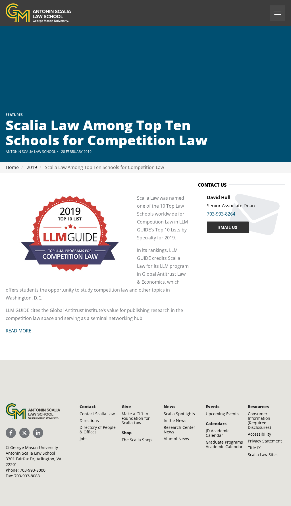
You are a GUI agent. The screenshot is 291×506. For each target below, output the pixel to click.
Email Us (227, 227)
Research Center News (179, 430)
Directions (89, 420)
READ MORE (18, 331)
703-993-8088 (27, 475)
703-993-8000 (32, 470)
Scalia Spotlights (179, 413)
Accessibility (259, 434)
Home (12, 167)
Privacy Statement (265, 441)
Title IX (254, 447)
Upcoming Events (222, 413)
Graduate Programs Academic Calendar (224, 444)
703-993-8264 (221, 214)
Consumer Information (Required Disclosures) (259, 420)
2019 (31, 167)
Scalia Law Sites (263, 454)
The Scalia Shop (137, 439)
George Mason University (34, 447)
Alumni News (176, 438)
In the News (175, 420)
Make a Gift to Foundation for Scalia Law (136, 418)
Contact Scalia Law (97, 413)
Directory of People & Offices (98, 430)
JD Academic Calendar (217, 433)
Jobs (84, 438)
